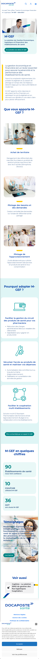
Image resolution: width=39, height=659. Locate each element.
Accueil (4, 10)
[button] (36, 624)
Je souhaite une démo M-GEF (16, 50)
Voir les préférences (19, 654)
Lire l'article (9, 555)
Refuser (19, 649)
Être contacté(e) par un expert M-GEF (19, 434)
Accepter (19, 644)
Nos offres (11, 10)
